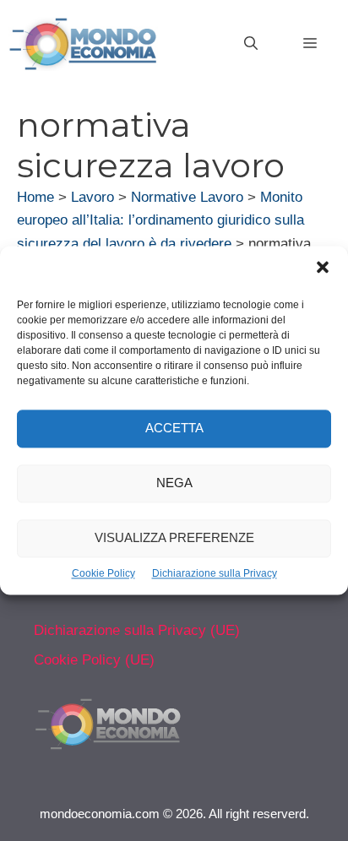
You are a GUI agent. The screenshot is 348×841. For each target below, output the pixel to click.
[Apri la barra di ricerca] (250, 44)
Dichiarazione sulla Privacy (214, 573)
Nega (174, 483)
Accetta (174, 428)
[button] (322, 269)
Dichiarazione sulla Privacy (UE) (137, 630)
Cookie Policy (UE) (94, 660)
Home (35, 197)
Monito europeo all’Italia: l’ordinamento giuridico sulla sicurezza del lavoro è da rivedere (160, 220)
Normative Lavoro (187, 197)
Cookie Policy (103, 573)
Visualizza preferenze (174, 538)
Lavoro (92, 197)
